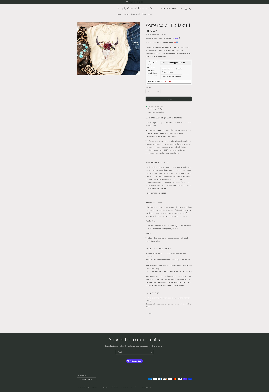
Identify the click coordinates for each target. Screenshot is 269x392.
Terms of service (135, 387)
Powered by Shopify (103, 387)
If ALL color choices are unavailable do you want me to (152, 72)
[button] (181, 8)
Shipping (148, 34)
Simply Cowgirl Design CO (89, 387)
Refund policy (114, 387)
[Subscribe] (151, 352)
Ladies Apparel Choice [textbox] (152, 63)
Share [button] (150, 313)
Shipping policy (146, 387)
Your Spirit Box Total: (159, 82)
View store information (156, 112)
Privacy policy (125, 387)
